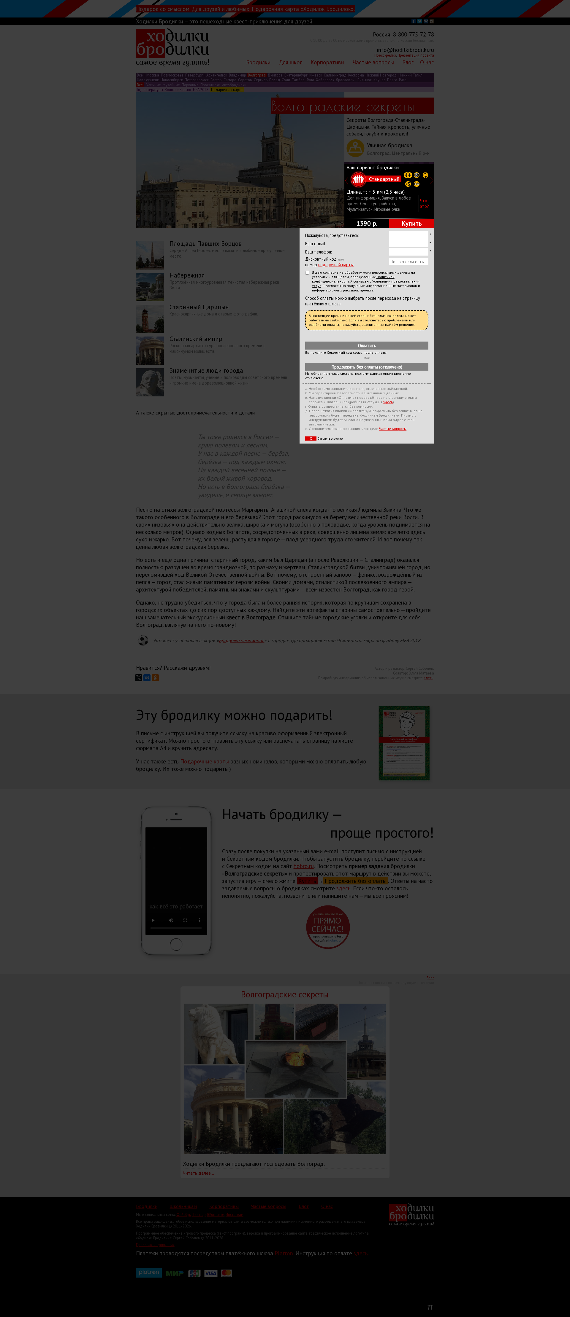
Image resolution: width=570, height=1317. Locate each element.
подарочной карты (336, 264)
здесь (388, 402)
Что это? (424, 203)
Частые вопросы (392, 428)
